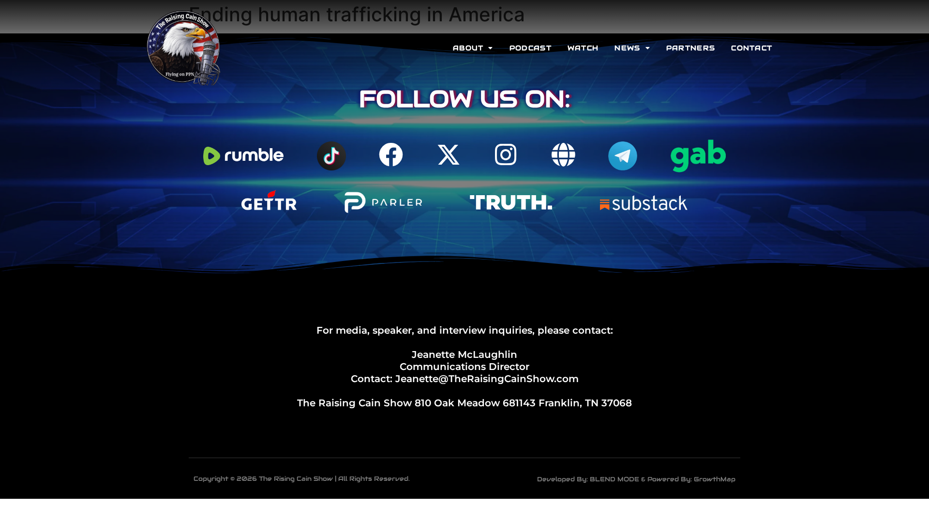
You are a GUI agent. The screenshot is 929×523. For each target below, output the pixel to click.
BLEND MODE (614, 479)
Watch (583, 48)
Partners (690, 48)
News (627, 48)
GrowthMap (714, 479)
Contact (751, 48)
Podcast (530, 48)
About (468, 48)
